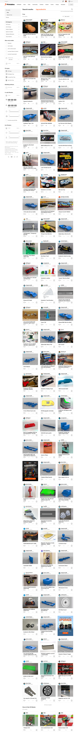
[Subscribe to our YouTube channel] (11, 156)
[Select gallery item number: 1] (28, 32)
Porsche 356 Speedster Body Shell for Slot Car (64, 57)
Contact (6, 153)
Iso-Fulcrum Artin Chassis (65, 123)
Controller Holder (27, 565)
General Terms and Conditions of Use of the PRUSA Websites (11, 147)
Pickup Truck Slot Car (46, 233)
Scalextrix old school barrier (28, 145)
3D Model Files (11, 74)
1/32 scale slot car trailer (29, 211)
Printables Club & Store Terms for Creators (11, 150)
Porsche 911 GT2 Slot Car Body (29, 35)
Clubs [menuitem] (29, 4)
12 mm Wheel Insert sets (29, 410)
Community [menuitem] (34, 4)
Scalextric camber (45, 278)
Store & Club (9, 14)
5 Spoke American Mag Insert (46, 632)
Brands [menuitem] (47, 4)
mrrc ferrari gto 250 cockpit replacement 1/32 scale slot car (29, 654)
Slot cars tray (62, 189)
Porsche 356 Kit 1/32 (64, 79)
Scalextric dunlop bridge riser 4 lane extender (65, 499)
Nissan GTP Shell (27, 300)
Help (13, 152)
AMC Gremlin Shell (63, 388)
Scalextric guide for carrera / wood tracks (47, 654)
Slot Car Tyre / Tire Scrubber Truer (45, 79)
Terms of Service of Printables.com (10, 148)
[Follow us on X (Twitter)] (8, 156)
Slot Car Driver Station (46, 57)
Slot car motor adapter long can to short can (47, 588)
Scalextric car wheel (46, 189)
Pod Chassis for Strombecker (45, 610)
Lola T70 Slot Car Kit (46, 167)
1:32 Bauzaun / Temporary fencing (29, 234)
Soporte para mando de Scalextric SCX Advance (64, 300)
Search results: (27, 9)
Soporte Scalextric (28, 101)
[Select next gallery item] (19, 111)
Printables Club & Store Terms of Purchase (11, 149)
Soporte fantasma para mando (64, 455)
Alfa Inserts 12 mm (63, 587)
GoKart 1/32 (61, 101)
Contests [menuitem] (41, 4)
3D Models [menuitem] (19, 4)
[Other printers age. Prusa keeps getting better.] (65, 626)
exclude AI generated (12, 54)
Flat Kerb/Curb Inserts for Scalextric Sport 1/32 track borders (47, 101)
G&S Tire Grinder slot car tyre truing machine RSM (47, 35)
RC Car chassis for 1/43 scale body (64, 35)
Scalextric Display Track (47, 388)
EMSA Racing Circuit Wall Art (65, 676)
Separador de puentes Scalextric (46, 521)
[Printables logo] (10, 4)
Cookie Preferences (13, 151)
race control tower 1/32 (47, 727)
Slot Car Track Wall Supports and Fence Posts (29, 167)
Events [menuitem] (52, 4)
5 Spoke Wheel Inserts (46, 477)
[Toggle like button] (24, 37)
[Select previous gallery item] (9, 111)
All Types (10, 71)
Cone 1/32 (43, 322)
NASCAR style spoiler (46, 433)
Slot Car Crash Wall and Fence (29, 57)
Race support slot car (64, 477)
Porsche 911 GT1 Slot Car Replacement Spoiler (47, 565)
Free (8, 12)
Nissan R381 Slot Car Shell (65, 322)
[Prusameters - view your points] (66, 1)
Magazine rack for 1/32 (64, 698)
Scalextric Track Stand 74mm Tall (29, 256)
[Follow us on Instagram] (14, 156)
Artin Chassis (26, 366)
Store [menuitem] (24, 4)
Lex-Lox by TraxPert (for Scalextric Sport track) (29, 322)
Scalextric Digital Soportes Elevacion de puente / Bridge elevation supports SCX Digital (65, 366)
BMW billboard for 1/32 (46, 145)
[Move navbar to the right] (66, 4)
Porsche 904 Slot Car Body (65, 145)
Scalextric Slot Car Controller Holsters (28, 389)
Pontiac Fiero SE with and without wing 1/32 (47, 499)
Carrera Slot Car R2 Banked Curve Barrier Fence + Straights (47, 212)
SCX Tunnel (61, 344)
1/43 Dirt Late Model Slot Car (29, 79)
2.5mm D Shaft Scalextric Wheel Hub (29, 588)
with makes (10, 45)
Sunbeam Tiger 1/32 (28, 123)
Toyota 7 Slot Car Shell (64, 278)
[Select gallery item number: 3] (30, 32)
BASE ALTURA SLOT (28, 676)
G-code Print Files (11, 77)
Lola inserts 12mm (63, 565)
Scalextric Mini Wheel (28, 632)
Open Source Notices (8, 152)
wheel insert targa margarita (45, 698)
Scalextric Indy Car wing (64, 256)
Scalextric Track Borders (47, 300)
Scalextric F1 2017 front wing (29, 499)
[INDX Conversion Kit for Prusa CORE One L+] (30, 471)
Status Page (16, 152)
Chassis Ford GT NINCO (64, 211)
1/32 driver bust (62, 543)
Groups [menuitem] (57, 4)
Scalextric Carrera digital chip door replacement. (29, 344)
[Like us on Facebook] (17, 156)
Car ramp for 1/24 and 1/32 (30, 698)
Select (18, 63)
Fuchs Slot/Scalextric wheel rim (64, 521)
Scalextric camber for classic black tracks (64, 433)
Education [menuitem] (63, 4)
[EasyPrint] (63, 1)
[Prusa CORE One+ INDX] (65, 161)
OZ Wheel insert (63, 609)
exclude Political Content (13, 51)
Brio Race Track (45, 256)
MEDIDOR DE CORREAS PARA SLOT (29, 610)
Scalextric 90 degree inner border (65, 411)
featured (9, 43)
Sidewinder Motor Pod (46, 344)
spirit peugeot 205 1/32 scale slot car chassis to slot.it (29, 455)
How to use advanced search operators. (67, 11)
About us (9, 153)
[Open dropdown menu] (72, 153)
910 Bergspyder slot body (47, 410)
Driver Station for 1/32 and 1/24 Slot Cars (29, 278)
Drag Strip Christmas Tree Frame (47, 676)
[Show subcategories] (19, 24)
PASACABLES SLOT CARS (29, 543)
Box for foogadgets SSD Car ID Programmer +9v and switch (30, 433)
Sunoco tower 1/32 (63, 727)
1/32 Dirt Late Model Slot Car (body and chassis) (29, 190)
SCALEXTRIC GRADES (46, 123)
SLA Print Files (11, 80)
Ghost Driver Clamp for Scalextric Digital (29, 521)
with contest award (12, 48)
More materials (10, 101)
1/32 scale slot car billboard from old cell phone (48, 366)
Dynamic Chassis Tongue (65, 654)
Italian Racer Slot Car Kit (64, 233)
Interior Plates (44, 455)
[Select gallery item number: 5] (67, 32)
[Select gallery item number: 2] (29, 32)
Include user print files (12, 120)
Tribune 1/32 (26, 727)
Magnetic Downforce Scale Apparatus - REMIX (47, 543)
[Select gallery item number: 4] (31, 32)
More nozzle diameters (11, 107)
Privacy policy (7, 151)
